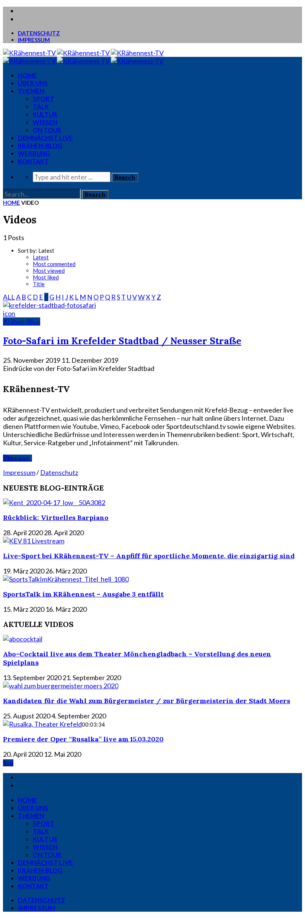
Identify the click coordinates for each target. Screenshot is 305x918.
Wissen (45, 122)
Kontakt (33, 161)
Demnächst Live (45, 138)
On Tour (47, 130)
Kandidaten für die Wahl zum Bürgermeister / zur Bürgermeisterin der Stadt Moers (146, 700)
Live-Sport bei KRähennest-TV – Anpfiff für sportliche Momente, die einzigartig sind (149, 556)
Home (11, 202)
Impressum (34, 39)
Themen (31, 91)
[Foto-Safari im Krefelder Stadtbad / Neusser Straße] (49, 305)
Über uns (33, 83)
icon (9, 313)
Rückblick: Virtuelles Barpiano (56, 517)
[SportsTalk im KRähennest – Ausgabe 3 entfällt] (66, 579)
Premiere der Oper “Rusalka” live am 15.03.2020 (83, 739)
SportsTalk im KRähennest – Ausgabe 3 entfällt (83, 594)
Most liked (46, 277)
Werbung (34, 153)
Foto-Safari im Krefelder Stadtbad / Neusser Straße (122, 341)
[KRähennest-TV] (83, 53)
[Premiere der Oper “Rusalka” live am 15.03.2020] (42, 724)
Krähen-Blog (40, 145)
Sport (43, 99)
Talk (41, 106)
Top (8, 762)
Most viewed (49, 270)
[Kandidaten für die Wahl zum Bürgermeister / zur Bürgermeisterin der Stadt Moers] (60, 686)
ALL (9, 297)
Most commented (54, 264)
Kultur (45, 114)
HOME (27, 75)
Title (39, 284)
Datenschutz (39, 33)
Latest (41, 257)
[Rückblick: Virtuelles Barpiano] (54, 502)
